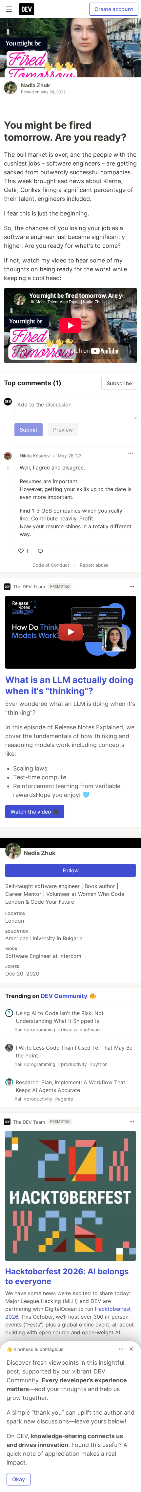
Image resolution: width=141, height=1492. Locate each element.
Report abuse (94, 565)
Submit (28, 429)
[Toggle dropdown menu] (130, 453)
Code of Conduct (50, 565)
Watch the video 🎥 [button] (34, 811)
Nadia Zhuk (35, 85)
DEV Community (64, 995)
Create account (113, 9)
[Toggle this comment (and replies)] (8, 467)
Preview (63, 429)
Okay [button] (18, 1479)
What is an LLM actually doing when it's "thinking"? (69, 685)
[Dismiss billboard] (131, 1349)
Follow (71, 870)
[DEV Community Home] (26, 9)
